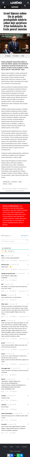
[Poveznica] (28, 2)
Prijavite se (25, 235)
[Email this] (8, 455)
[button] (3, 2)
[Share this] (11, 455)
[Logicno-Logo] (16, 2)
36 (23, 56)
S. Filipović (8, 56)
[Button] (4, 7)
